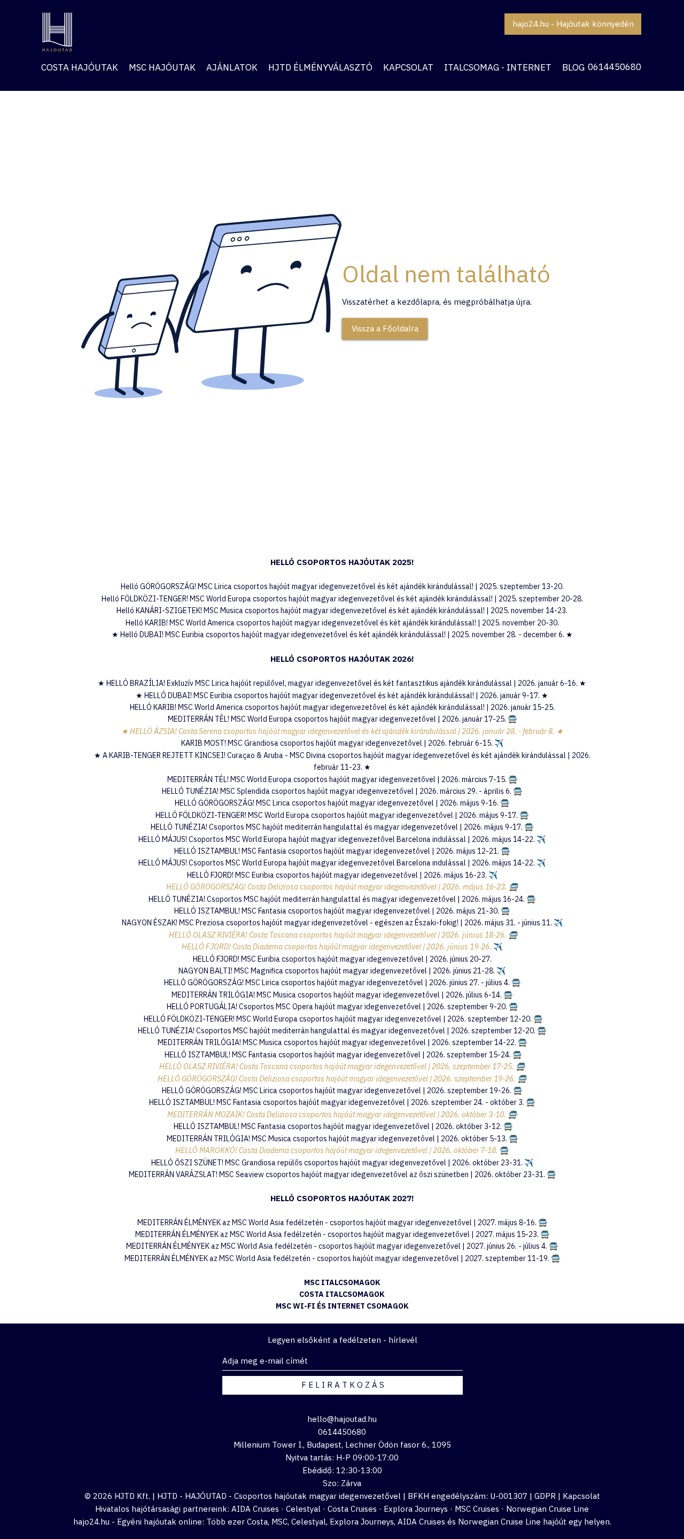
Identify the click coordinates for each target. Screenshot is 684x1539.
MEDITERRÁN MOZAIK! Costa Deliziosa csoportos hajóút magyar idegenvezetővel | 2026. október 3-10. (337, 1114)
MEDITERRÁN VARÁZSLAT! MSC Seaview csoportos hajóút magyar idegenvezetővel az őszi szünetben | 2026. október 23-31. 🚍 (342, 1174)
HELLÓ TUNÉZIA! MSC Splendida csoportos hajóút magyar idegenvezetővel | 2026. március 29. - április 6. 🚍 (342, 791)
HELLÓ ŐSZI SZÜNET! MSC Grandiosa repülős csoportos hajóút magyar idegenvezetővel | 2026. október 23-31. (337, 1162)
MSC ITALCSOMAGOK (342, 1282)
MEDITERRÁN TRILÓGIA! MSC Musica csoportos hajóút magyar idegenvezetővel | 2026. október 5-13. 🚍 (342, 1138)
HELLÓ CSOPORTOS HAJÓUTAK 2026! (342, 659)
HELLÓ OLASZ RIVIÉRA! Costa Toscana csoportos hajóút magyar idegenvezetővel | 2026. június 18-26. (337, 935)
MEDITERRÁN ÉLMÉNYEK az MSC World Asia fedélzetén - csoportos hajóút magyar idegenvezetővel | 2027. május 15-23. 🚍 (342, 1234)
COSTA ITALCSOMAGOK (342, 1294)
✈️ (493, 875)
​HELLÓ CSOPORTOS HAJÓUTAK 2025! (342, 562)
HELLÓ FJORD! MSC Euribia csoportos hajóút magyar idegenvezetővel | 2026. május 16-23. (337, 875)
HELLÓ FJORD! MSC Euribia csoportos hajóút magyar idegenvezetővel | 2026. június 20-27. (342, 959)
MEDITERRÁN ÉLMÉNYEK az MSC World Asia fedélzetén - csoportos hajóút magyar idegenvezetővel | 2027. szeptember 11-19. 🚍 (342, 1258)
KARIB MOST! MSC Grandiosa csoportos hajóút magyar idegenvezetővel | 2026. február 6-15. (342, 743)
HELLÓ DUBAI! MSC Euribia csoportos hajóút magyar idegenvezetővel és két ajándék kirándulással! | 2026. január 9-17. (342, 695)
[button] (232, 67)
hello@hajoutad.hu (342, 1419)
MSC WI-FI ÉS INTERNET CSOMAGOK (342, 1306)
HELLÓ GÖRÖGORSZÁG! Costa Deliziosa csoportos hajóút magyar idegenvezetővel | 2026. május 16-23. (337, 887)
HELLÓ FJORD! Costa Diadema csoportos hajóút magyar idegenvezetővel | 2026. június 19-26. (337, 947)
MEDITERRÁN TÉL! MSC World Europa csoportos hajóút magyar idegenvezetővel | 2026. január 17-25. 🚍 (342, 719)
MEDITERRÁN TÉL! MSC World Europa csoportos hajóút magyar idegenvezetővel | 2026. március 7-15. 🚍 (342, 779)
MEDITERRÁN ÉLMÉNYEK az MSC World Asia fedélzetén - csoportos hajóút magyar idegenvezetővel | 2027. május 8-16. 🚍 (342, 1222)
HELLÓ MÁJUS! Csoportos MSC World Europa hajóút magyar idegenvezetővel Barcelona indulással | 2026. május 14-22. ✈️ (342, 839)
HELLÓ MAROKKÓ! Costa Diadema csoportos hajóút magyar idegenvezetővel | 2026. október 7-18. (337, 1150)
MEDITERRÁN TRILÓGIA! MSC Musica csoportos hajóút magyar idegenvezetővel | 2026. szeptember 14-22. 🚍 (342, 1042)
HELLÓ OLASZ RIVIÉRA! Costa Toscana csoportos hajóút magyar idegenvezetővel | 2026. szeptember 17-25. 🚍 (342, 1066)
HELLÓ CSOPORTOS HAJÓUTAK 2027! (342, 1198)
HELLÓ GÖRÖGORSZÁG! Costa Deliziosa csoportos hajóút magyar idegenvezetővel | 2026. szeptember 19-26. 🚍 (342, 1079)
